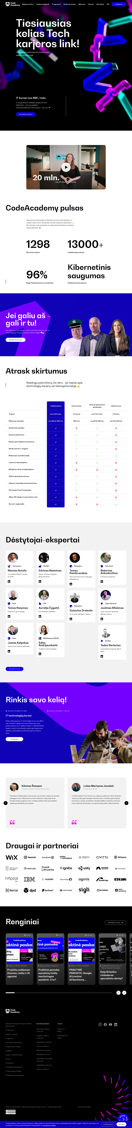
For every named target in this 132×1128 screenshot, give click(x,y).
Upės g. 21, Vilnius (61, 1030)
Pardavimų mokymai (44, 1050)
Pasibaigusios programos (15, 1075)
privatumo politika (49, 1125)
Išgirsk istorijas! (15, 340)
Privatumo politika (84, 1107)
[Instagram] (100, 1024)
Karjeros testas (70, 4)
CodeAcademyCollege (13, 1071)
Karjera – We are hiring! (14, 1055)
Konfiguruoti (108, 1124)
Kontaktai (100, 4)
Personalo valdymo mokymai (43, 1030)
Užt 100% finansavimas (14, 1042)
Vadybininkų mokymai (44, 1065)
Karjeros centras (11, 1034)
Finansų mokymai (43, 1046)
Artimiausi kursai (25, 114)
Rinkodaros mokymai (44, 1042)
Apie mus (82, 4)
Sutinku (121, 1124)
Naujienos (9, 1051)
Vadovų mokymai (42, 4)
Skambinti (119, 4)
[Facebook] (105, 1024)
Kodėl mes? (10, 1030)
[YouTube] (110, 1024)
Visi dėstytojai (14, 669)
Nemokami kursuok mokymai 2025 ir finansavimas (19, 1025)
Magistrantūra (28, 4)
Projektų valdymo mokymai (43, 1037)
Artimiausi (14, 739)
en (108, 4)
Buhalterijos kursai (43, 1054)
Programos (56, 4)
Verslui (91, 4)
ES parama (10, 1063)
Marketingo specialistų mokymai (45, 1059)
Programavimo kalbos (13, 1047)
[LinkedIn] (115, 1024)
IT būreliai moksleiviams (14, 1067)
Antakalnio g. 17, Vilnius (62, 1037)
